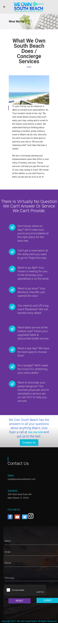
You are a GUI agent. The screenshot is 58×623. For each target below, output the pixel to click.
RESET (19, 601)
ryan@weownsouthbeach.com (21, 479)
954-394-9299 (36, 432)
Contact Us (29, 442)
